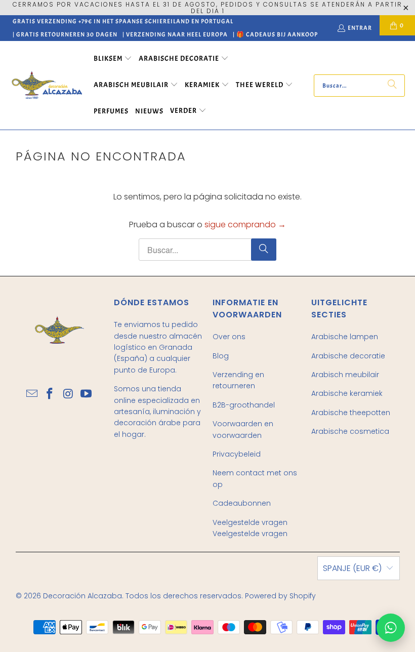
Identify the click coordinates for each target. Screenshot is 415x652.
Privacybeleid (237, 454)
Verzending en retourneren (238, 380)
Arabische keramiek (347, 393)
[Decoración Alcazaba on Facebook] (50, 394)
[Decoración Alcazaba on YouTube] (86, 394)
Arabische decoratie (348, 356)
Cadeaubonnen (242, 503)
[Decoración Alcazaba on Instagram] (68, 394)
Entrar (360, 28)
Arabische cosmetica (350, 431)
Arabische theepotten (350, 413)
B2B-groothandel (244, 405)
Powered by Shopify (280, 596)
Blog (221, 356)
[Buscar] (392, 85)
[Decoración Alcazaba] (47, 85)
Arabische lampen (344, 337)
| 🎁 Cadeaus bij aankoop (275, 34)
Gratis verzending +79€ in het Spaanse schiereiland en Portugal (123, 21)
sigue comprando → (245, 224)
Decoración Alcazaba (82, 596)
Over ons (229, 337)
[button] (113, 59)
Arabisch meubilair (345, 375)
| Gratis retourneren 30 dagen (65, 34)
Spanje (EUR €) (352, 568)
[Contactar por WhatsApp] (391, 628)
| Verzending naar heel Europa (175, 34)
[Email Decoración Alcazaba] (32, 394)
